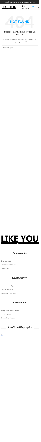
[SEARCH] (35, 47)
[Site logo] (9, 7)
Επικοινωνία (5, 268)
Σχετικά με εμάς (6, 261)
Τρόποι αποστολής (7, 286)
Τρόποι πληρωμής (7, 289)
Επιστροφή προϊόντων (8, 293)
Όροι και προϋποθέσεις (8, 265)
